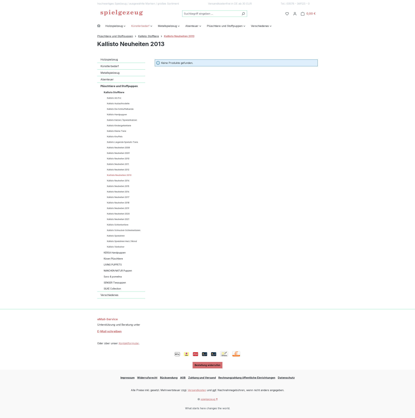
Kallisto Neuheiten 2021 (118, 219)
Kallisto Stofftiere (114, 92)
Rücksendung (169, 377)
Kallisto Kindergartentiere (119, 125)
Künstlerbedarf (110, 66)
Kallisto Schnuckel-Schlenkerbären (123, 230)
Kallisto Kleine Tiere (116, 131)
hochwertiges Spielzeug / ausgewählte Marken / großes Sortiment (138, 3)
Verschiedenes (109, 295)
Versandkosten (197, 390)
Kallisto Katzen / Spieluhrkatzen (122, 120)
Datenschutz (286, 377)
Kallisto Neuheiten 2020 (118, 213)
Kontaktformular (129, 343)
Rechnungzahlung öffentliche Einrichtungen (246, 377)
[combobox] (211, 13)
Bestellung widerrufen (207, 365)
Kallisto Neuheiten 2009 (118, 153)
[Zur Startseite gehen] (121, 13)
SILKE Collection (112, 288)
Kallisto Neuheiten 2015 (118, 186)
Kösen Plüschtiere (113, 258)
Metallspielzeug (110, 72)
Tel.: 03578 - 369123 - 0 (295, 3)
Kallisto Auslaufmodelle (118, 103)
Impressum (127, 377)
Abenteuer (107, 79)
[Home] (101, 26)
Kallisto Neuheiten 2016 (118, 191)
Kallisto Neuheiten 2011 (118, 164)
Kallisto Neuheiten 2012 (118, 169)
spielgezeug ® (209, 399)
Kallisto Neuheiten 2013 (119, 175)
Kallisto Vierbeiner (115, 247)
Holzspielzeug (109, 59)
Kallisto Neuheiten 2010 (118, 158)
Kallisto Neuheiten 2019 (118, 208)
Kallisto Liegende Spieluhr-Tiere (122, 142)
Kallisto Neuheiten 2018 (118, 202)
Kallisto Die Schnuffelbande (120, 109)
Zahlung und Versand (202, 377)
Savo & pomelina (113, 276)
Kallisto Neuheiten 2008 (118, 147)
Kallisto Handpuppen (117, 114)
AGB (183, 377)
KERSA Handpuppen (115, 252)
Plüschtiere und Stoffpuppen (119, 86)
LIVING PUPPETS (113, 264)
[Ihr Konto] (295, 13)
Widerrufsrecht (147, 377)
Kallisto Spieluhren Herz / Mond (122, 241)
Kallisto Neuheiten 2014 (118, 180)
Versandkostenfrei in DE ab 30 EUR (230, 3)
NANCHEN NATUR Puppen (118, 270)
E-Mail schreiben (109, 331)
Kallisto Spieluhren (116, 236)
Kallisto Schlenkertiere (117, 225)
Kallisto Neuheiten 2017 (118, 197)
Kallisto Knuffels (115, 136)
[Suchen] (243, 13)
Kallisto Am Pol (114, 98)
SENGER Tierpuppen (115, 282)
